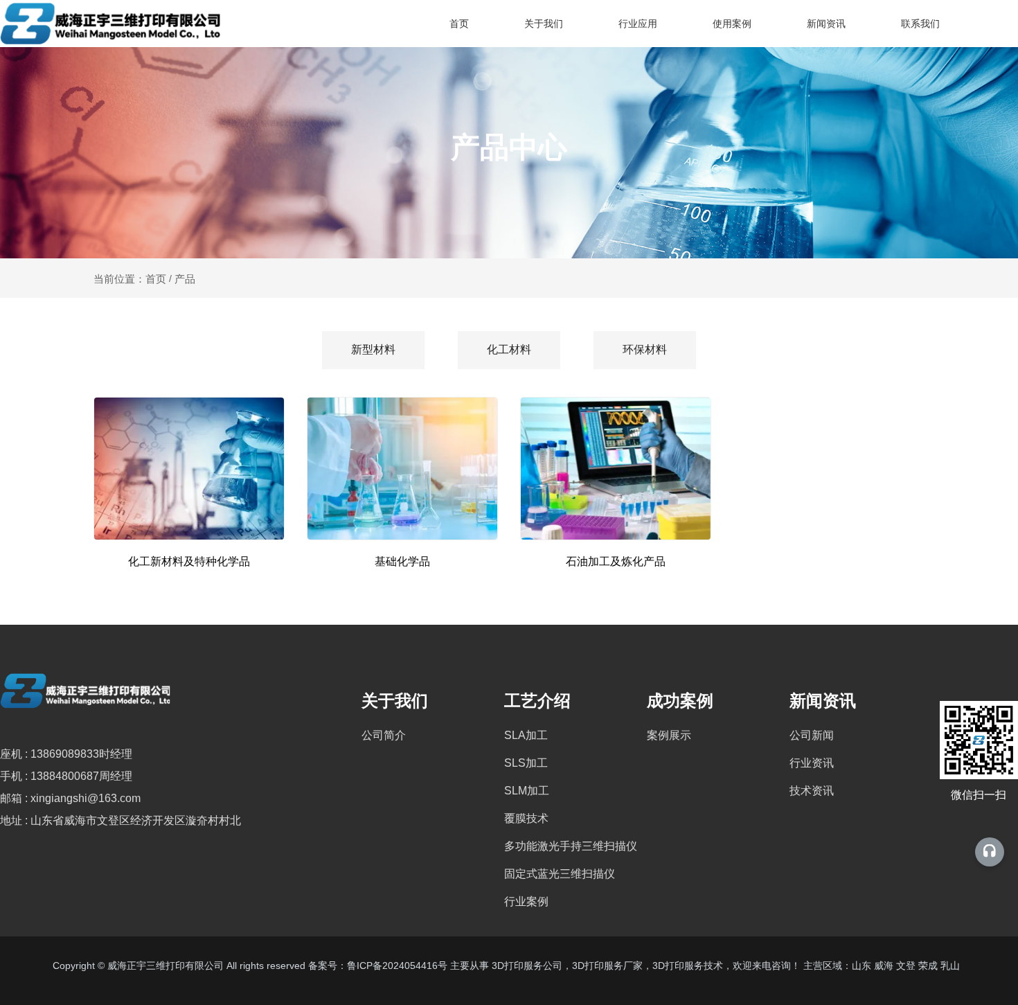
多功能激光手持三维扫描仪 (570, 846)
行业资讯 (811, 763)
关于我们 (543, 23)
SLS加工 (526, 763)
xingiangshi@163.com (85, 798)
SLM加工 (526, 791)
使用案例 (732, 23)
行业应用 (637, 23)
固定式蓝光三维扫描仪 (559, 874)
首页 (459, 23)
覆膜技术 (526, 818)
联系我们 (920, 23)
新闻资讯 (826, 23)
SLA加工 (526, 735)
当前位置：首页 (131, 279)
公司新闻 (811, 735)
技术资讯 (811, 791)
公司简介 (383, 735)
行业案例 (526, 901)
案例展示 (669, 735)
